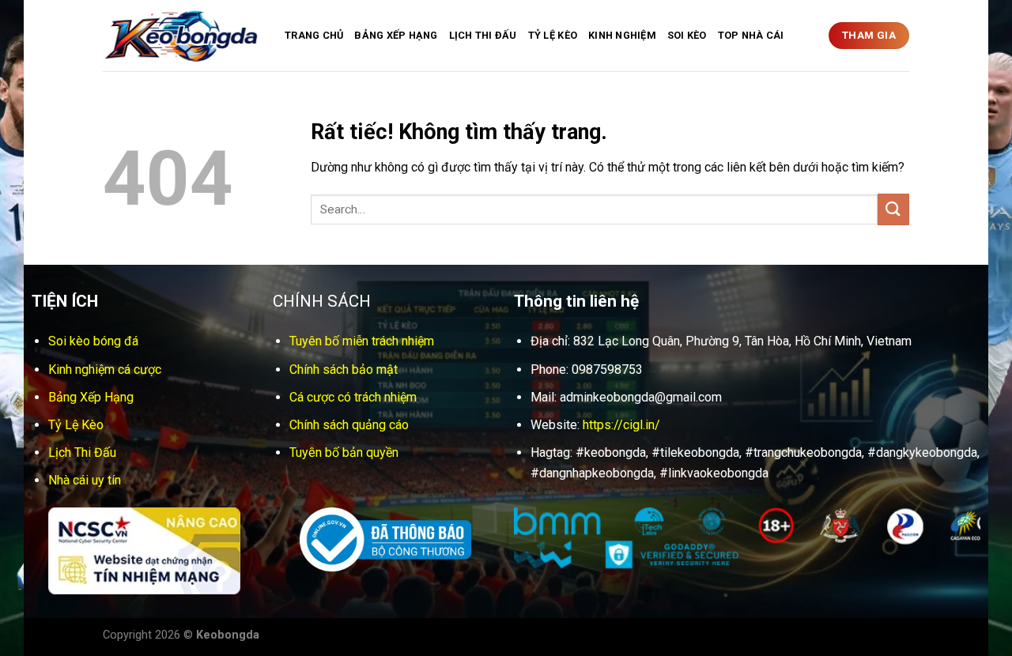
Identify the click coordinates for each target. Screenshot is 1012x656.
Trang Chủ (314, 35)
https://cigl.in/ (621, 424)
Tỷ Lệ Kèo (552, 35)
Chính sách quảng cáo (349, 424)
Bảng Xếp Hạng (395, 35)
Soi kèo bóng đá (93, 341)
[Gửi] (893, 209)
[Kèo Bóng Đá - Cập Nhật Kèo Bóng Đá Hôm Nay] (182, 36)
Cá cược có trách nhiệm (353, 397)
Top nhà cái (751, 35)
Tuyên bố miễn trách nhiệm (361, 341)
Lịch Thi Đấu (483, 35)
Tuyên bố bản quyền (343, 452)
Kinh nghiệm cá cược (104, 369)
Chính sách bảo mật (343, 369)
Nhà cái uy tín (84, 480)
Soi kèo (687, 35)
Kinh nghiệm (622, 35)
